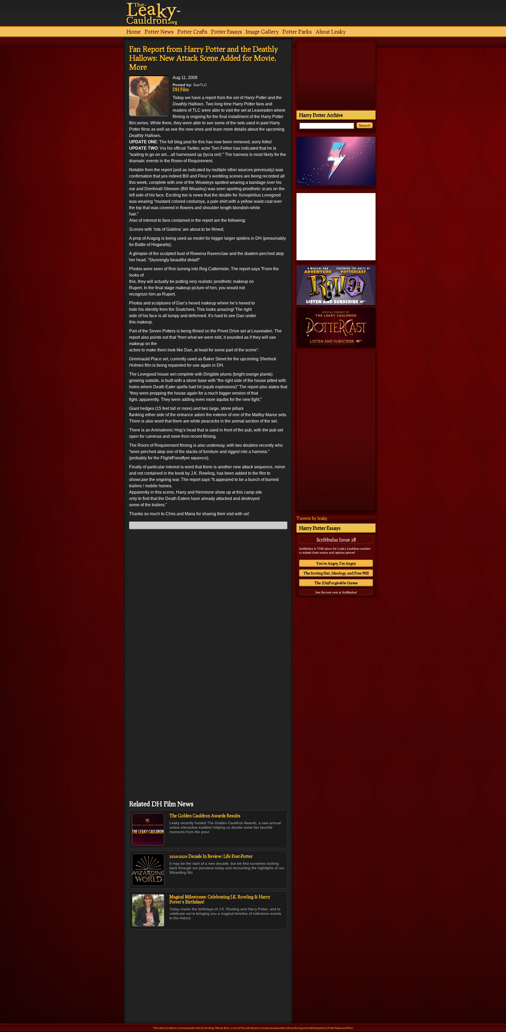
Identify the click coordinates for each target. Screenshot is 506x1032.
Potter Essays (226, 31)
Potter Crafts (192, 31)
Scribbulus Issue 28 (336, 540)
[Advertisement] (208, 965)
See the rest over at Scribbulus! (336, 592)
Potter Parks (297, 31)
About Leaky (330, 31)
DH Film (181, 89)
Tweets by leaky (311, 518)
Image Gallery (262, 31)
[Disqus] (208, 599)
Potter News (159, 31)
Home (133, 31)
